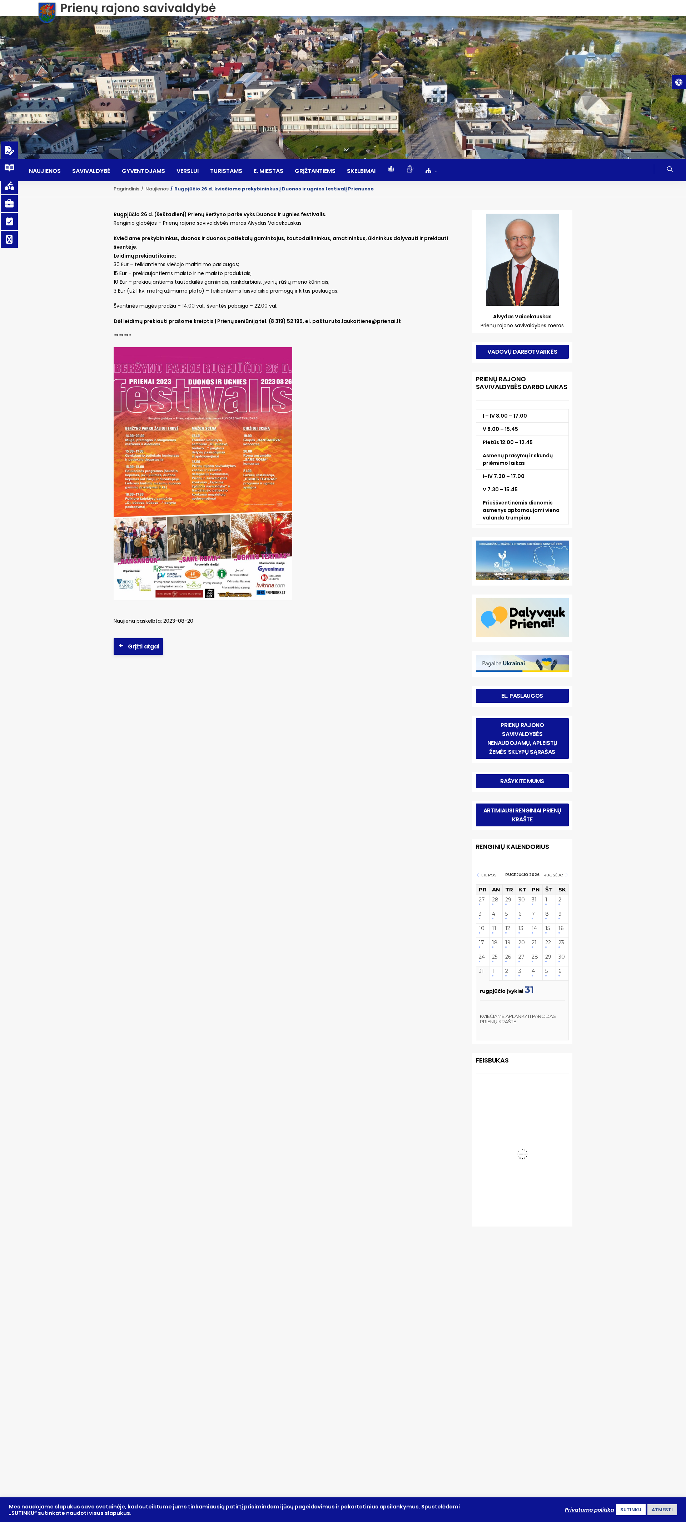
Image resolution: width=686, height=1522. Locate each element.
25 (494, 957)
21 (534, 943)
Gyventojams (143, 171)
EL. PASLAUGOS (522, 696)
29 (508, 900)
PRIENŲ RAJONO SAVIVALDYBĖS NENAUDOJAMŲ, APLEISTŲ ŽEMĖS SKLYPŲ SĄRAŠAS (523, 738)
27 (482, 900)
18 (495, 943)
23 (561, 943)
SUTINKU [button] (630, 1509)
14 (534, 928)
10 (481, 928)
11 (494, 928)
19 (508, 943)
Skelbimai (361, 171)
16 (560, 928)
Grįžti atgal (143, 646)
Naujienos (45, 171)
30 (521, 900)
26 (508, 957)
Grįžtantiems (315, 171)
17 (481, 943)
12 (507, 928)
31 (534, 900)
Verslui (188, 171)
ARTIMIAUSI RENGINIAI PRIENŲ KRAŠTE (523, 815)
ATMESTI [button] (662, 1509)
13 (520, 928)
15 (547, 928)
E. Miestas (268, 171)
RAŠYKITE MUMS (522, 781)
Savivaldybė (91, 171)
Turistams (226, 171)
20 (521, 943)
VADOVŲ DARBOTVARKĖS (522, 352)
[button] (679, 82)
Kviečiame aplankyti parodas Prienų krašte (518, 1019)
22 (548, 943)
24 (482, 957)
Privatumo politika (589, 1510)
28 (495, 900)
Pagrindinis (126, 188)
